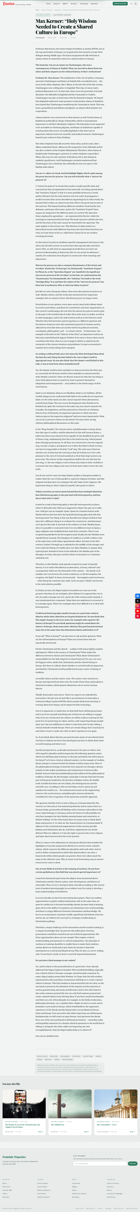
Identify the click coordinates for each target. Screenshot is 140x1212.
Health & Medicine (43, 1197)
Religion (74, 1187)
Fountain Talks (7, 1190)
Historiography (64, 1056)
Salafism (57, 1059)
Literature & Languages (115, 1193)
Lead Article (76, 1183)
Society (73, 4)
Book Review (111, 1197)
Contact (100, 1208)
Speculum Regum (67, 1059)
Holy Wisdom (76, 1056)
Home (49, 4)
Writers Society (118, 1208)
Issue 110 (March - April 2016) (62, 15)
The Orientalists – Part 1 (107, 1124)
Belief (65, 4)
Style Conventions (132, 1208)
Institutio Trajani (88, 1056)
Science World (42, 1187)
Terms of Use (80, 1208)
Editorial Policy (90, 1208)
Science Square (42, 1183)
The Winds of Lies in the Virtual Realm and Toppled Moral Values (22, 1125)
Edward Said (54, 1056)
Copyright (108, 1208)
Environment (41, 1193)
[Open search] (131, 4)
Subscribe (94, 4)
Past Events (6, 1187)
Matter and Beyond (43, 1190)
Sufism (74, 1190)
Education (110, 1187)
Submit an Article (120, 3)
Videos (4, 1193)
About (4, 1183)
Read (40, 1132)
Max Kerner (48, 1059)
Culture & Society (42, 1056)
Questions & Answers (79, 1193)
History (109, 1190)
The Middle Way (57, 1124)
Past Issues (84, 4)
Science (56, 4)
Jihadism (39, 1059)
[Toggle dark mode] (136, 4)
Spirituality (75, 1197)
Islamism (98, 1056)
